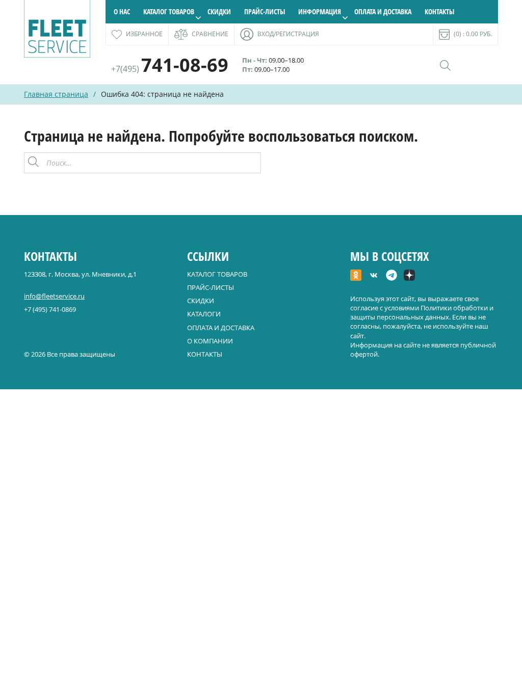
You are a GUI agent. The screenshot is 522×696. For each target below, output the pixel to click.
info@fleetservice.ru (54, 296)
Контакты (439, 11)
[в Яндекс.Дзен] (409, 276)
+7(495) (169, 68)
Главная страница (56, 94)
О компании (210, 340)
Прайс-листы (264, 11)
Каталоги (204, 313)
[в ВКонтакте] (373, 276)
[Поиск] (250, 163)
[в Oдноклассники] (355, 276)
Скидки (219, 11)
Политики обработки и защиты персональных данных (421, 312)
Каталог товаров (168, 11)
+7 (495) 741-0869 (50, 309)
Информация (319, 11)
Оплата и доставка (382, 11)
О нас (122, 11)
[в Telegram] (391, 276)
